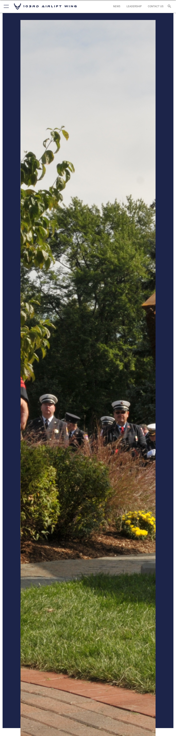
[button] (5, 6)
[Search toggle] (170, 6)
